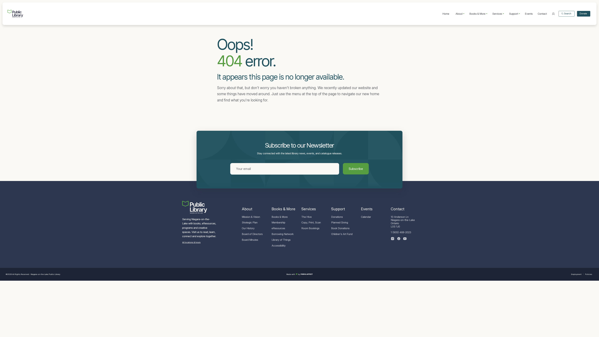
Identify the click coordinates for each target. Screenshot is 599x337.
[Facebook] (399, 239)
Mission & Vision (251, 216)
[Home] (15, 13)
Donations (337, 216)
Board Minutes (250, 239)
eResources (278, 228)
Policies (588, 274)
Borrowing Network (283, 234)
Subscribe (356, 169)
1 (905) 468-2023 (401, 232)
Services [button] (497, 13)
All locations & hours (191, 242)
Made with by (293, 274)
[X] (405, 239)
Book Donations (340, 228)
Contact (542, 13)
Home (445, 13)
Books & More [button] (477, 13)
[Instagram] (392, 239)
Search (567, 13)
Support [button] (513, 13)
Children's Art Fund (342, 234)
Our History (248, 228)
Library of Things (281, 239)
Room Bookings (310, 228)
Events (529, 13)
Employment (576, 274)
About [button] (459, 13)
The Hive (306, 216)
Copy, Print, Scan (311, 222)
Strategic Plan (250, 222)
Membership (278, 222)
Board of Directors (252, 234)
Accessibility (279, 245)
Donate (583, 13)
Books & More (280, 216)
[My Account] (553, 14)
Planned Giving (339, 222)
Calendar (366, 216)
